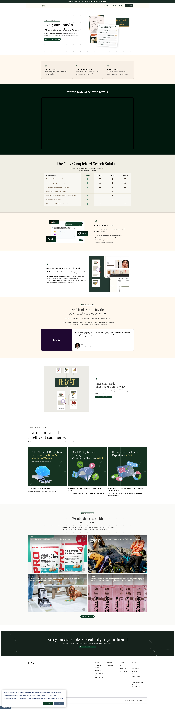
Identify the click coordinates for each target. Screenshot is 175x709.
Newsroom (122, 668)
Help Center (123, 671)
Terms (133, 679)
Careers (134, 671)
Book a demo (129, 5)
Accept (48, 703)
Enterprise (110, 666)
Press (133, 674)
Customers (105, 5)
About (133, 666)
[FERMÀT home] (44, 5)
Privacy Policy (136, 676)
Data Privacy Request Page (136, 686)
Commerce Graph (98, 666)
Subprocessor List (137, 682)
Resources (113, 5)
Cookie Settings (5, 707)
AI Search (98, 670)
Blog (120, 666)
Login (120, 5)
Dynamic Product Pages (99, 677)
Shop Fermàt (136, 668)
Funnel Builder (99, 673)
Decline (59, 703)
